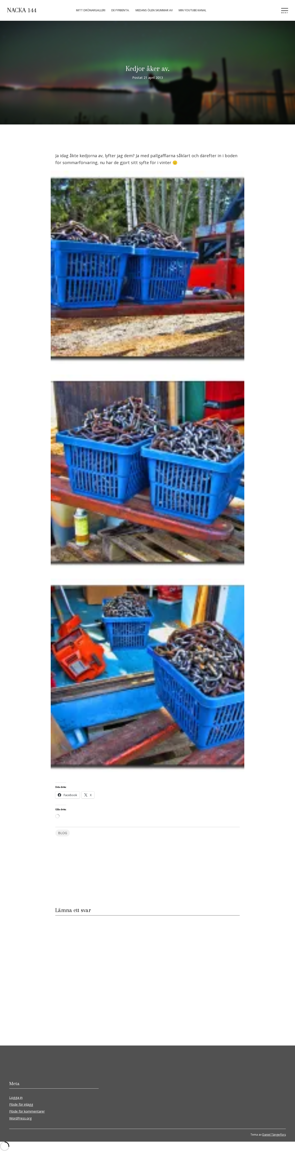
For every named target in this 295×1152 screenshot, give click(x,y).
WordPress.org (20, 1118)
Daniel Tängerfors (274, 1135)
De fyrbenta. (120, 10)
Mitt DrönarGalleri (90, 10)
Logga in (16, 1097)
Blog (62, 833)
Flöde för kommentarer (27, 1111)
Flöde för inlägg (21, 1104)
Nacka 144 (21, 10)
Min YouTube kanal (192, 10)
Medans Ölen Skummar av (154, 10)
